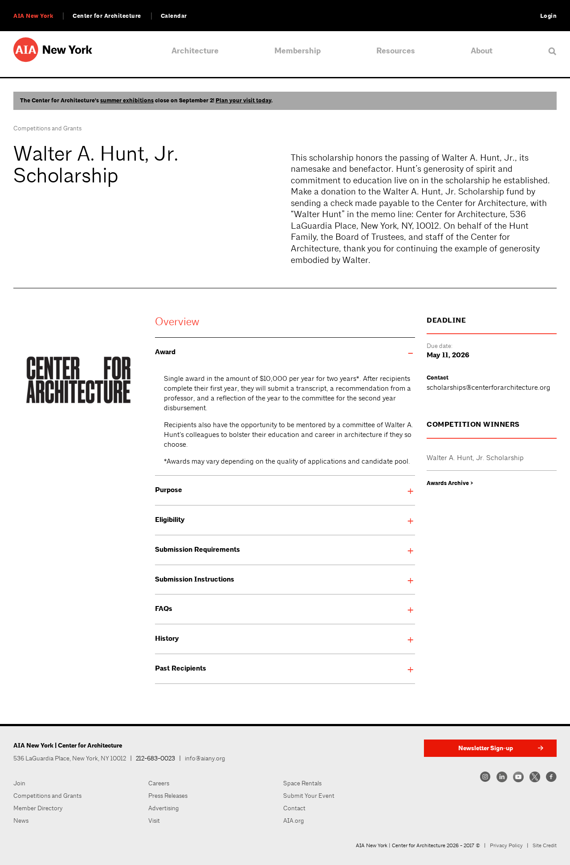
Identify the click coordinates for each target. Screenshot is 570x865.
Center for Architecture (107, 16)
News (20, 820)
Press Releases (167, 796)
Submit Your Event (308, 796)
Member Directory (38, 808)
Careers (158, 783)
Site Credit (545, 845)
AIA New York (33, 16)
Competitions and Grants (47, 128)
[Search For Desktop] (552, 50)
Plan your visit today (243, 101)
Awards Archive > (450, 483)
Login (548, 16)
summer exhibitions (127, 101)
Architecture (195, 50)
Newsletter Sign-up (485, 748)
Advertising (163, 808)
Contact (294, 808)
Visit (154, 820)
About (482, 50)
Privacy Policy (506, 845)
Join (19, 783)
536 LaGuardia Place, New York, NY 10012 (69, 758)
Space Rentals (302, 783)
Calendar (174, 16)
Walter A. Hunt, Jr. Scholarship (475, 457)
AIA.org (293, 820)
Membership (297, 50)
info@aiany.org (205, 758)
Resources (395, 50)
